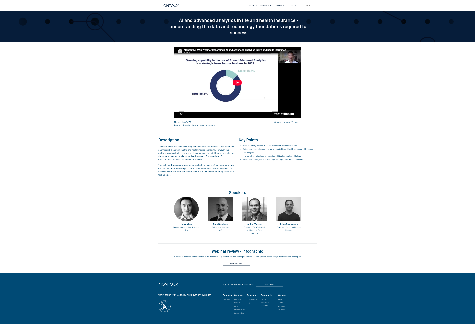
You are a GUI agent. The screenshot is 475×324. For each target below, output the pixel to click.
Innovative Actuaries (265, 304)
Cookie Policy (239, 313)
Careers (237, 303)
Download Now (236, 263)
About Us (237, 299)
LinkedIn (281, 306)
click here (269, 284)
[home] (170, 5)
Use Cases (253, 6)
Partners (264, 299)
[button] (266, 6)
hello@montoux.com (199, 294)
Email (280, 299)
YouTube (281, 310)
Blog (248, 303)
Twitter (280, 303)
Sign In (307, 5)
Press (236, 306)
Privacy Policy (239, 310)
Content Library (253, 299)
